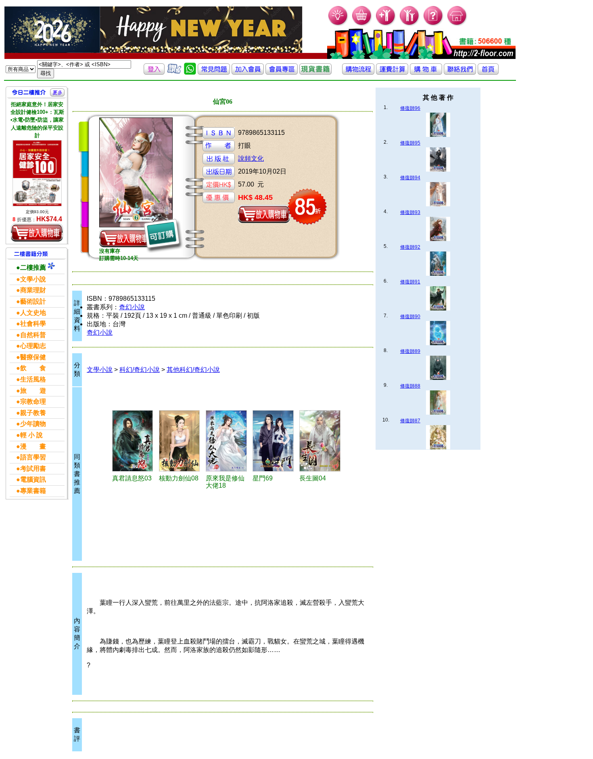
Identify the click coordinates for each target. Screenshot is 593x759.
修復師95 (410, 143)
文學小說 (100, 369)
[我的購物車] (362, 24)
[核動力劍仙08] (181, 441)
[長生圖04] (321, 441)
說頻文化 (251, 158)
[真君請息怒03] (134, 441)
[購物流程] (358, 72)
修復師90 (410, 316)
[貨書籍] (315, 72)
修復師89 (410, 351)
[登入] (154, 72)
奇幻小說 (132, 307)
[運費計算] (392, 72)
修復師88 (410, 386)
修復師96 (410, 108)
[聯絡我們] (460, 72)
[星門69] (275, 441)
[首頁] (457, 24)
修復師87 (410, 421)
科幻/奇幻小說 (139, 369)
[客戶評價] (174, 72)
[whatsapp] (190, 72)
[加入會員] (386, 24)
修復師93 (410, 212)
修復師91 (410, 282)
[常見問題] (433, 24)
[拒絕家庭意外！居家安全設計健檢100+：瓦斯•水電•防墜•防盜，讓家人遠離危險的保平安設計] (37, 173)
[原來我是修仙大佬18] (228, 441)
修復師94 (410, 177)
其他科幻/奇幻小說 (193, 369)
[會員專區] (281, 72)
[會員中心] (410, 24)
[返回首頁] (488, 72)
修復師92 (410, 247)
